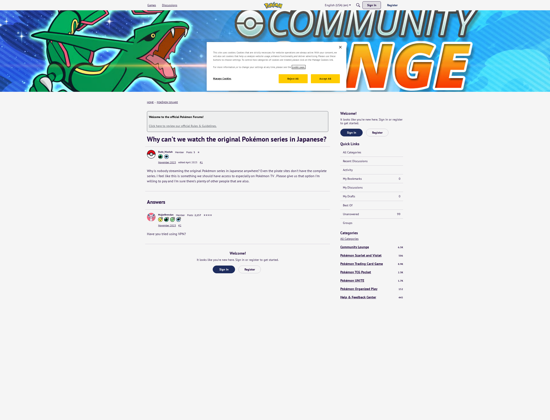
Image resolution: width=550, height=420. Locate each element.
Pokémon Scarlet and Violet (371, 255)
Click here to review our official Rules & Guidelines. (183, 126)
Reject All (293, 78)
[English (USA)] (273, 5)
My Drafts (371, 196)
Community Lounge (371, 247)
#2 (179, 225)
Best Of (347, 205)
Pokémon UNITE (371, 280)
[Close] (340, 47)
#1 (201, 162)
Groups (347, 223)
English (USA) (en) (336, 5)
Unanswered (371, 214)
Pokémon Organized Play (371, 289)
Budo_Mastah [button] (165, 151)
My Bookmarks (371, 179)
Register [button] (249, 269)
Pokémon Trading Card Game (371, 263)
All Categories (352, 152)
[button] (151, 154)
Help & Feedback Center (371, 297)
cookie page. (298, 67)
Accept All (325, 78)
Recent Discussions (355, 161)
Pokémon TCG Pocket (371, 272)
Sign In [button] (224, 269)
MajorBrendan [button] (166, 214)
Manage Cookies (222, 78)
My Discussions (353, 187)
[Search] (358, 5)
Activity (348, 170)
